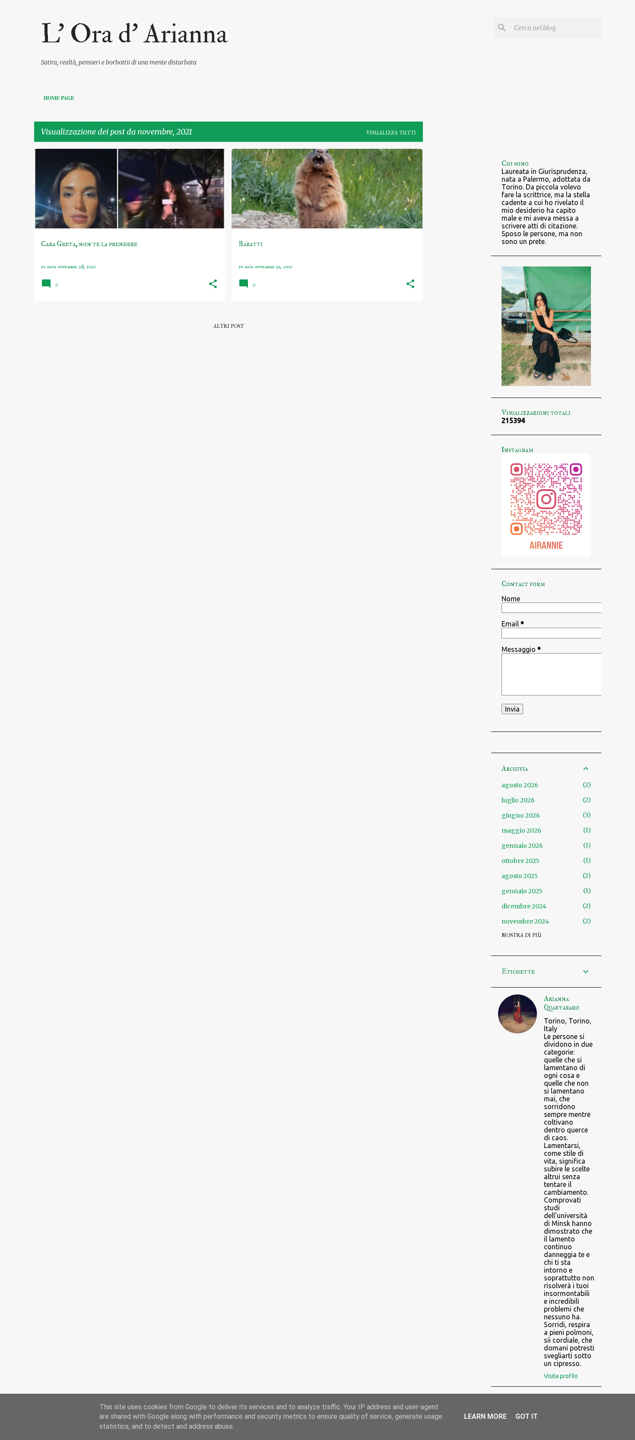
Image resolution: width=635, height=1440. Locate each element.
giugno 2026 (521, 815)
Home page (59, 98)
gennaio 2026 (522, 846)
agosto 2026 (520, 785)
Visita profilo (561, 1376)
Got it (526, 1416)
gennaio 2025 (522, 891)
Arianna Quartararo (561, 1002)
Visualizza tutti (391, 133)
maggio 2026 (521, 830)
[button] (213, 285)
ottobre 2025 (521, 861)
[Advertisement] (457, 278)
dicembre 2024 (524, 906)
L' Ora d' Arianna (134, 34)
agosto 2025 (520, 876)
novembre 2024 (525, 921)
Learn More (485, 1416)
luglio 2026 (518, 800)
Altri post (228, 326)
